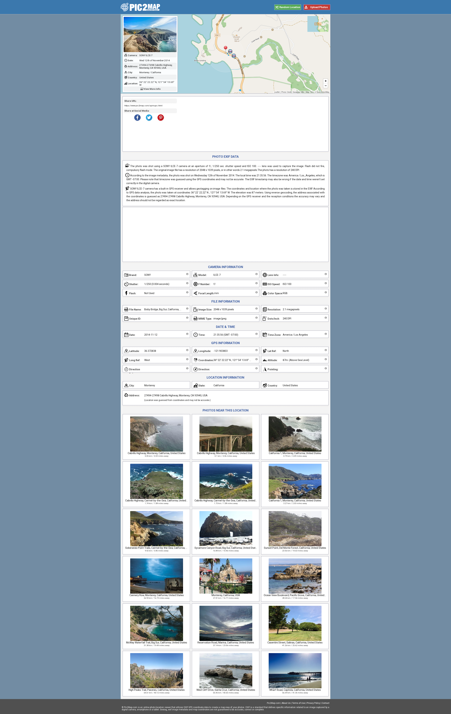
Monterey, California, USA (226, 595)
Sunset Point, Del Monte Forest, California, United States (295, 547)
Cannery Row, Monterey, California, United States (156, 595)
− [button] (326, 85)
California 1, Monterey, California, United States (295, 453)
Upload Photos (319, 7)
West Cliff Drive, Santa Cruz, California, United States (225, 689)
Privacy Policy (313, 703)
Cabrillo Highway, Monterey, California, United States (157, 453)
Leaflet (277, 92)
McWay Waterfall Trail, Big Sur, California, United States (156, 642)
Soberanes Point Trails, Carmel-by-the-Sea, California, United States (163, 547)
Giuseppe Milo (298, 92)
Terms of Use (298, 703)
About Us (286, 703)
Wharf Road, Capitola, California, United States (295, 689)
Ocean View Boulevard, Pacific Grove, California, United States (298, 595)
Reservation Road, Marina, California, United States (225, 642)
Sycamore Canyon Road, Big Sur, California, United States (226, 547)
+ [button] (326, 81)
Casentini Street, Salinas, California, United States (295, 642)
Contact (325, 703)
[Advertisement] (251, 124)
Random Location (289, 7)
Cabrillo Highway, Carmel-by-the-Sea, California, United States (159, 500)
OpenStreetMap (322, 92)
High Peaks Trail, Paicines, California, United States (157, 689)
